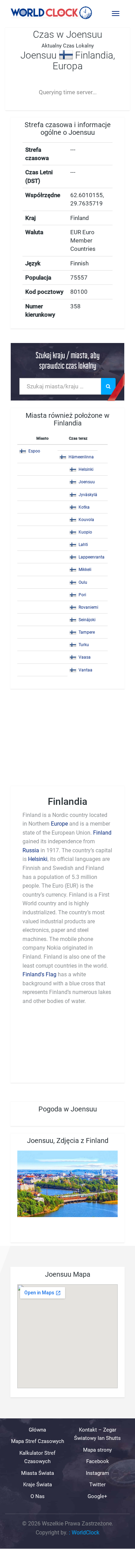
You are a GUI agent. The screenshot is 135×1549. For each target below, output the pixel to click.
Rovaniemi (88, 607)
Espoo (34, 451)
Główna (37, 1430)
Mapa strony (97, 1450)
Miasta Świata (37, 1473)
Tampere (87, 632)
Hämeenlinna (81, 457)
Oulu (83, 582)
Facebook (97, 1462)
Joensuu (87, 481)
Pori (82, 594)
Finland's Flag (39, 974)
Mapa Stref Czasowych (37, 1441)
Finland (102, 832)
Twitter (97, 1485)
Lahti (83, 544)
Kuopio (85, 532)
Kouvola (86, 519)
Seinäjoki (87, 619)
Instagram (97, 1473)
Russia (30, 850)
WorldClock (85, 1532)
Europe (59, 823)
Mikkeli (85, 569)
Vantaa (85, 670)
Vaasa (85, 657)
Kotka (84, 507)
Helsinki (86, 469)
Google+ (97, 1496)
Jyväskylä (88, 494)
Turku (84, 644)
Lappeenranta (92, 557)
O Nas (37, 1496)
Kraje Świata (37, 1485)
